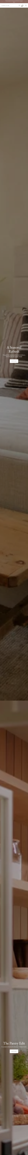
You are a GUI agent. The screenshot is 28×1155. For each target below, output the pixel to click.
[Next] (25, 1)
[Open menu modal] (25, 5)
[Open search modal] (19, 5)
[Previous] (2, 1)
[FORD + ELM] (5, 5)
